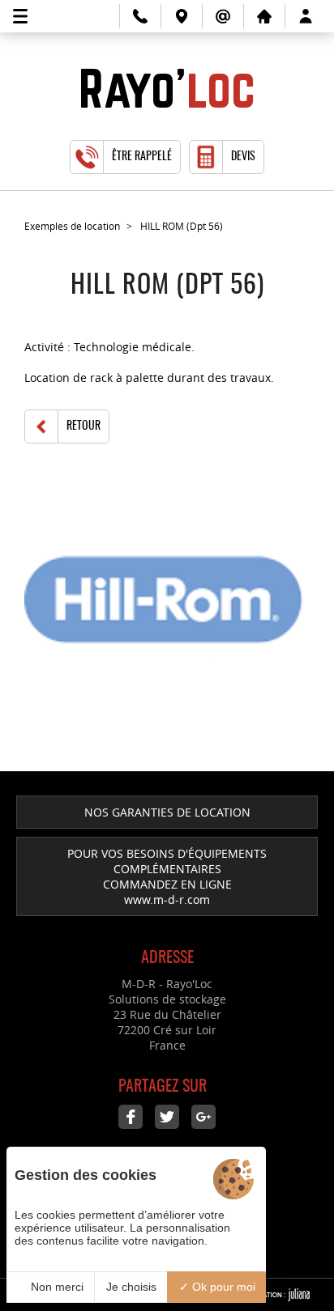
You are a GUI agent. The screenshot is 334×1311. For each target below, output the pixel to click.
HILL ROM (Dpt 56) (181, 225)
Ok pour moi (222, 1286)
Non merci (56, 1286)
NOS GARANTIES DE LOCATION (167, 812)
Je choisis (131, 1286)
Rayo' (167, 90)
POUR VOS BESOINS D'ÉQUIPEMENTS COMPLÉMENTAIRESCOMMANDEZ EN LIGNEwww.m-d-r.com (167, 876)
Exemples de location (72, 225)
